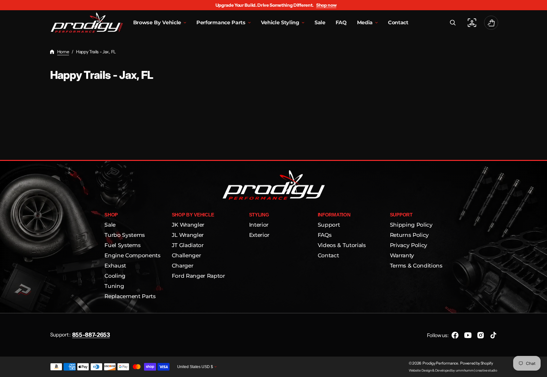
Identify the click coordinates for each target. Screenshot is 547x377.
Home (63, 52)
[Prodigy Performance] (87, 22)
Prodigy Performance (440, 363)
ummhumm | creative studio (476, 370)
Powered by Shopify (476, 363)
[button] (453, 23)
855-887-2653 (91, 334)
